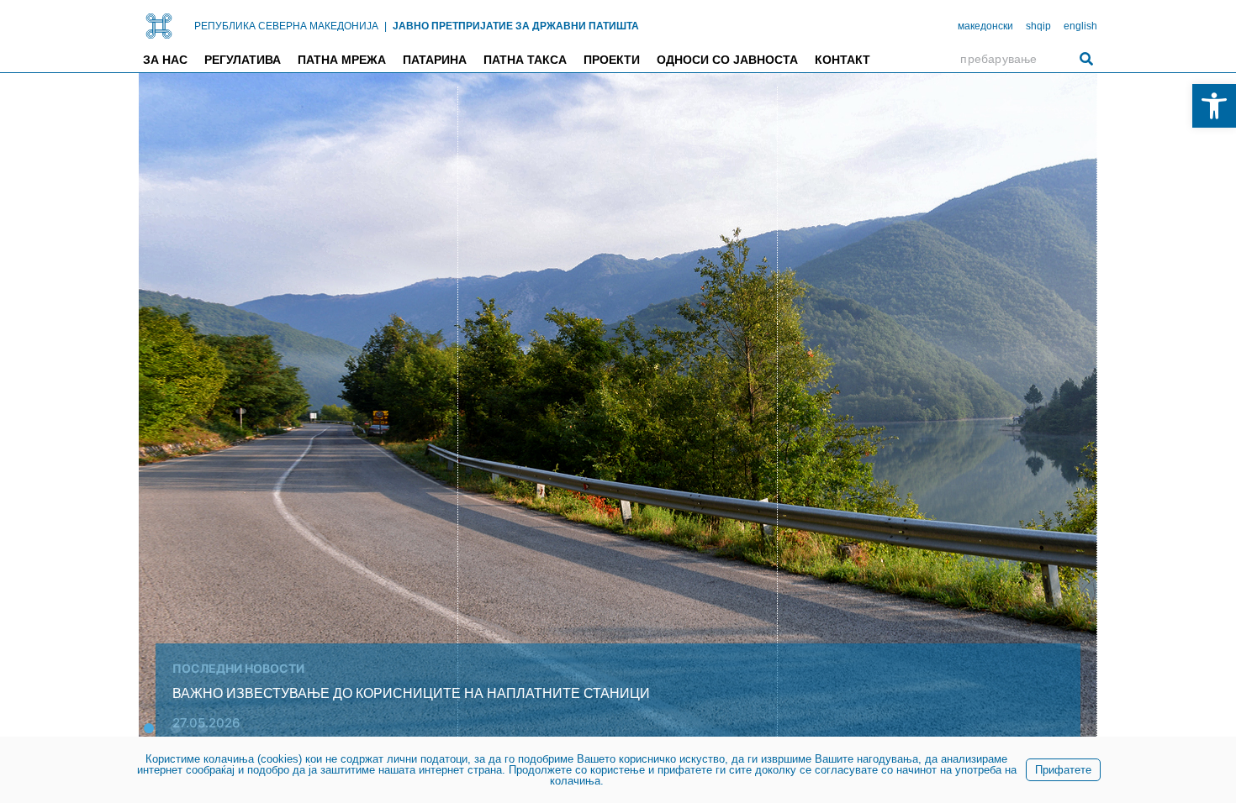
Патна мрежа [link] (342, 59)
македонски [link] (985, 26)
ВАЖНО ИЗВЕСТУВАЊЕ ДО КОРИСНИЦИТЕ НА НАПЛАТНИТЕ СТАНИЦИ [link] (411, 693)
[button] (149, 728)
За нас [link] (165, 59)
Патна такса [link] (525, 59)
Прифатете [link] (1063, 770)
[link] (1214, 106)
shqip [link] (1038, 26)
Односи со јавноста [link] (727, 59)
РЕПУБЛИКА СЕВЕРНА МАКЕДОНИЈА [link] (286, 26)
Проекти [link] (612, 59)
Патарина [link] (435, 59)
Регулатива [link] (242, 59)
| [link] (385, 26)
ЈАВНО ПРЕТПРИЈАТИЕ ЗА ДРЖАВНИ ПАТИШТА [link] (516, 26)
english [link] (1080, 26)
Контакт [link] (842, 59)
